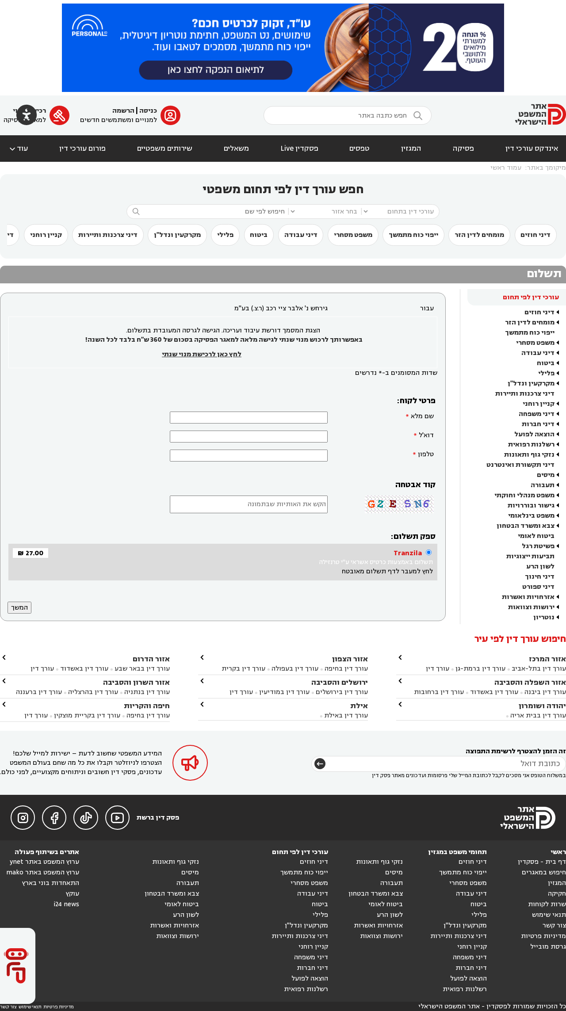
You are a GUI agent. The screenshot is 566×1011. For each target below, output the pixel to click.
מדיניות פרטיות (543, 936)
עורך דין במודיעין (284, 692)
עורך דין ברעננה (39, 692)
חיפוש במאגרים (544, 872)
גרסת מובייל (548, 946)
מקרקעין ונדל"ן (177, 235)
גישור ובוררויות (531, 505)
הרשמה (123, 110)
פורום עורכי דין (82, 148)
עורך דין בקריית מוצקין (87, 715)
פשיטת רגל (538, 546)
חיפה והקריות (147, 706)
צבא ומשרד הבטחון (526, 525)
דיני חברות (538, 424)
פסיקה (463, 148)
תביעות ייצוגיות (530, 556)
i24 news (66, 904)
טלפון (426, 454)
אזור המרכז (547, 659)
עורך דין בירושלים (342, 692)
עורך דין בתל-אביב (539, 668)
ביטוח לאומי (536, 536)
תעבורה (543, 485)
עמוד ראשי (505, 167)
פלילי (225, 235)
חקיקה (557, 893)
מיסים (546, 475)
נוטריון (544, 617)
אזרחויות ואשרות (528, 597)
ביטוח (259, 235)
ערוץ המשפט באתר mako (42, 872)
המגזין (411, 148)
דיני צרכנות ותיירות (108, 235)
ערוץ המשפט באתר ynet (44, 861)
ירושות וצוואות (531, 607)
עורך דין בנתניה (147, 692)
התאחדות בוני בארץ (50, 883)
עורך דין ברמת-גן (480, 668)
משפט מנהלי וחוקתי (524, 495)
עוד (18, 148)
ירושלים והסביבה (339, 682)
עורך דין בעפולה (294, 668)
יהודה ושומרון (542, 706)
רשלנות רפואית (531, 444)
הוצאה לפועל (534, 434)
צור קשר (554, 925)
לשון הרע (540, 566)
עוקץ (72, 893)
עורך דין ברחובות (439, 692)
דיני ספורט (538, 586)
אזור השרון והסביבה (136, 682)
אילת (359, 706)
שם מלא (422, 416)
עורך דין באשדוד (494, 692)
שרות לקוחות (547, 904)
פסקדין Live (299, 148)
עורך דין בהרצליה (93, 692)
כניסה (148, 110)
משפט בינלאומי (531, 515)
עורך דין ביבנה (545, 692)
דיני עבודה (300, 235)
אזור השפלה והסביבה (530, 682)
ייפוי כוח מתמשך (413, 235)
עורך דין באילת (346, 715)
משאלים (236, 148)
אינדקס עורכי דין (531, 148)
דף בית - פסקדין (542, 861)
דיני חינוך (540, 576)
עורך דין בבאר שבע (142, 668)
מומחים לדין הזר (479, 235)
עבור (427, 308)
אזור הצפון (350, 659)
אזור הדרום (151, 659)
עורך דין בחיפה (346, 668)
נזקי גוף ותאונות (529, 454)
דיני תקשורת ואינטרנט (520, 464)
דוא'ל (426, 435)
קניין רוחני (46, 235)
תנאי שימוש (549, 914)
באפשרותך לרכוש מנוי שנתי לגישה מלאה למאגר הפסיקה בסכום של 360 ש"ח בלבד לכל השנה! (224, 339)
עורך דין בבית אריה (538, 715)
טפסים (359, 148)
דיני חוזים (535, 235)
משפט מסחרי (353, 235)
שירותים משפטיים (164, 148)
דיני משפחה (537, 414)
